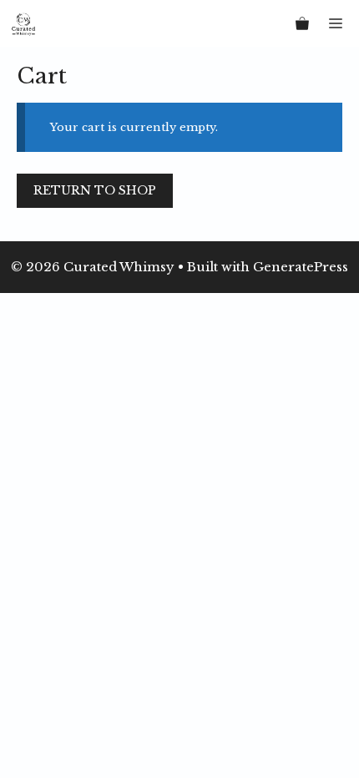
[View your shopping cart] (302, 23)
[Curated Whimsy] (23, 23)
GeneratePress (300, 267)
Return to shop (94, 190)
